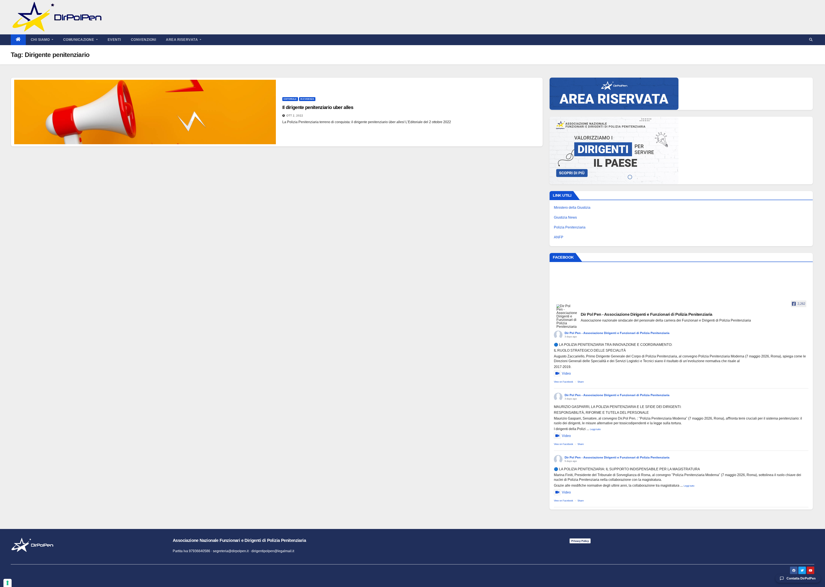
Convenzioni (143, 39)
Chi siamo (41, 39)
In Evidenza (307, 99)
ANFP (558, 237)
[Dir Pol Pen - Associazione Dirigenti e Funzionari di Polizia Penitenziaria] (567, 316)
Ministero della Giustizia (572, 207)
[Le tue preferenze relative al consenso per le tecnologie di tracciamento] (7, 583)
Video (566, 373)
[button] (811, 39)
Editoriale (290, 99)
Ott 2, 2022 (294, 115)
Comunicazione (79, 39)
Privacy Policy (580, 541)
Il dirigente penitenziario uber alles (317, 107)
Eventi (114, 39)
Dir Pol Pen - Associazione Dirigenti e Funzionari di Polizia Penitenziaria (617, 333)
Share (581, 381)
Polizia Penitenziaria (569, 227)
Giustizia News (565, 217)
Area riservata (182, 39)
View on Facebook (563, 381)
